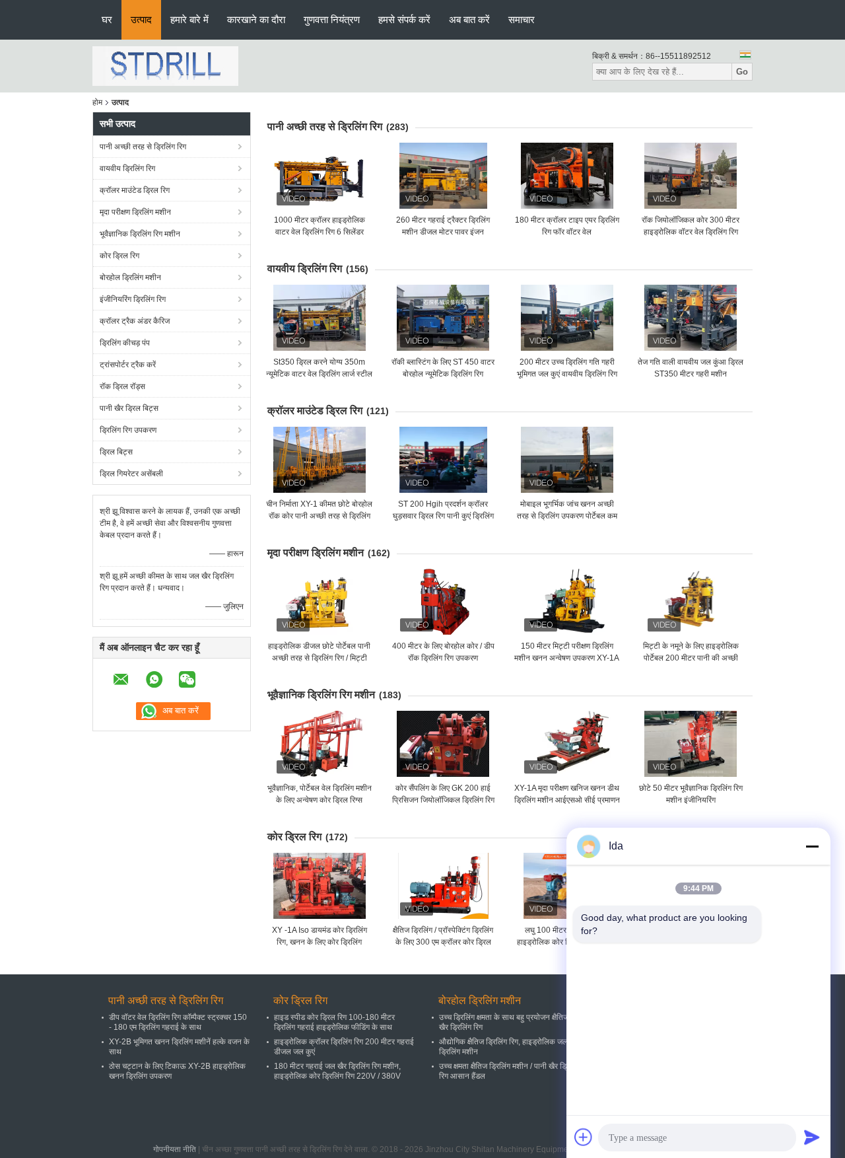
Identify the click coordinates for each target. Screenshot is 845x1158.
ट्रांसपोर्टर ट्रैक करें (128, 364)
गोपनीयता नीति (174, 1149)
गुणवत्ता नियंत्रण (332, 19)
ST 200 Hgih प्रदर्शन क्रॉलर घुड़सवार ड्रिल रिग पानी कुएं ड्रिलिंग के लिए (443, 515)
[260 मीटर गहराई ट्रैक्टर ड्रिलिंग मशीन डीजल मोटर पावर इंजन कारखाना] (443, 176)
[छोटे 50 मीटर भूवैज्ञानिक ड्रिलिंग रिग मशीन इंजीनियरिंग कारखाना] (690, 744)
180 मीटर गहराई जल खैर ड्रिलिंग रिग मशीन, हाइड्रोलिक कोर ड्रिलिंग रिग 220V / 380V (337, 1071)
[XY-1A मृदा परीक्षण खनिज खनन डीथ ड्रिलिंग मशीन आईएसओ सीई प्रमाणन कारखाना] (567, 744)
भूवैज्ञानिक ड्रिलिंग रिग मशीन (140, 233)
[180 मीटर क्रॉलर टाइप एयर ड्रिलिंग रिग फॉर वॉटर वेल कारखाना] (567, 176)
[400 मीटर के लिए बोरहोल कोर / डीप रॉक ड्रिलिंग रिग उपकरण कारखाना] (443, 602)
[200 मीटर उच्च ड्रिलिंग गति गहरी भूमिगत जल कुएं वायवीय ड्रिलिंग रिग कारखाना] (567, 318)
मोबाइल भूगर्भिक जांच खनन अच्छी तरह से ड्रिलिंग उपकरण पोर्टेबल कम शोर (567, 515)
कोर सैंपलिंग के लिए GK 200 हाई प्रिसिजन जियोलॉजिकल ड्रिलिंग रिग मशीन (443, 799)
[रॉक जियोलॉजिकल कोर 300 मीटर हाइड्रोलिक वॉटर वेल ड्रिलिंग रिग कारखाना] (690, 176)
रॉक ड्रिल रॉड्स (122, 386)
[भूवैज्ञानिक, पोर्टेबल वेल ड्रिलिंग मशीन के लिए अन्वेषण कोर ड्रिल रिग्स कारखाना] (319, 744)
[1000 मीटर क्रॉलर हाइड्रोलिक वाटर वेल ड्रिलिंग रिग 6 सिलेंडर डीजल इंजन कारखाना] (319, 176)
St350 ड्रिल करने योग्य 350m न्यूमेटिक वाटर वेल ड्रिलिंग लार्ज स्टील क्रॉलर (319, 373)
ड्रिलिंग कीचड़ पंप (125, 342)
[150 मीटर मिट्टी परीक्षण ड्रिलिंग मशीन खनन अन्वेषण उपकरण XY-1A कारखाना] (567, 602)
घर (107, 19)
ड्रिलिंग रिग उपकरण (128, 430)
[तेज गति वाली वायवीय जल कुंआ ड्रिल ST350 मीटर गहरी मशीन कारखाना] (690, 318)
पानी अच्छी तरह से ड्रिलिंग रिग (143, 146)
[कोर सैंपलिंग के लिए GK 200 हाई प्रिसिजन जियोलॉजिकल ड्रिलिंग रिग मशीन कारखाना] (443, 744)
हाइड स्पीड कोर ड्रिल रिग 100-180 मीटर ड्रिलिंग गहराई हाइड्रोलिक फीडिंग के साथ (334, 1022)
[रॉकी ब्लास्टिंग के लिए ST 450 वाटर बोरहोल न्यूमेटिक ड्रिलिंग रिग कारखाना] (443, 318)
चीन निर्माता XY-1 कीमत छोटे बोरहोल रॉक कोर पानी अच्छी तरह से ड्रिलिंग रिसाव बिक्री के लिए (319, 515)
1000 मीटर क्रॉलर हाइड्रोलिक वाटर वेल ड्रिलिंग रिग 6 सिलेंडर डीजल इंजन (319, 231)
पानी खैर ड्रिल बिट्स (129, 408)
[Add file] (583, 1136)
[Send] (812, 1136)
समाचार (521, 19)
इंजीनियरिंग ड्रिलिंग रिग (133, 299)
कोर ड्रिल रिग (119, 255)
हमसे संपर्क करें (404, 19)
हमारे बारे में (189, 19)
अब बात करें (469, 19)
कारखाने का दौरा (256, 19)
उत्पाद (141, 19)
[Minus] (812, 846)
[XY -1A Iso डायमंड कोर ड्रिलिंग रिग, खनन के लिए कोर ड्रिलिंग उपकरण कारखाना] (319, 886)
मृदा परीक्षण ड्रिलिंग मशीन (135, 212)
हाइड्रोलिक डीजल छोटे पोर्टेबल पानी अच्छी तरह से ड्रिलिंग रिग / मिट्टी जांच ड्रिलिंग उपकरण (319, 657)
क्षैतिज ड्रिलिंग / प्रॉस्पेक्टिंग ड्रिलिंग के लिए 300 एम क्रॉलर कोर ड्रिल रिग (443, 942)
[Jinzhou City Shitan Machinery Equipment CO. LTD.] (165, 65)
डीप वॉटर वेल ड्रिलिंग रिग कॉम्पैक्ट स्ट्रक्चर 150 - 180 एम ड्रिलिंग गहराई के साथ (178, 1022)
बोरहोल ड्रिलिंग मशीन (130, 277)
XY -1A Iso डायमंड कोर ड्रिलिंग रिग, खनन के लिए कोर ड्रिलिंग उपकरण (319, 942)
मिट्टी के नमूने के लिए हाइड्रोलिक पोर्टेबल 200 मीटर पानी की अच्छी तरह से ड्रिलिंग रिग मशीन (691, 657)
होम (97, 102)
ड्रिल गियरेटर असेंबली (131, 473)
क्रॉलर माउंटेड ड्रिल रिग (135, 190)
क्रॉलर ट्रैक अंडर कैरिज (135, 321)
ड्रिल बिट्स (116, 451)
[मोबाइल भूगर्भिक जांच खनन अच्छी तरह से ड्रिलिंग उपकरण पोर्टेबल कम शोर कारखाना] (567, 460)
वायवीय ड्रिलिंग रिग (127, 168)
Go (742, 72)
